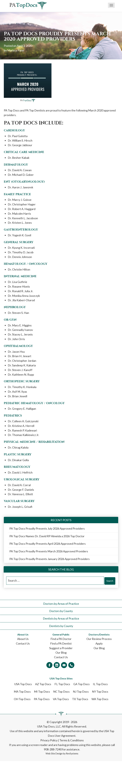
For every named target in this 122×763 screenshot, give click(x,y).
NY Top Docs (100, 691)
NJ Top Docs (81, 691)
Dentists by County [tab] (61, 626)
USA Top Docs (23, 684)
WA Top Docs (100, 699)
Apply (99, 643)
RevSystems (72, 753)
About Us (23, 639)
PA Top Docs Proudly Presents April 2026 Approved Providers (47, 543)
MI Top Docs (42, 691)
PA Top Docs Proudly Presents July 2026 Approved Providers (47, 528)
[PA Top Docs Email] (64, 665)
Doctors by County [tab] (61, 611)
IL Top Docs (100, 684)
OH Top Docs (22, 699)
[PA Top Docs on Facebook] (49, 665)
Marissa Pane (15, 50)
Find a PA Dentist (61, 643)
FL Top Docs (62, 684)
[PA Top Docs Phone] (71, 665)
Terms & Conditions (71, 740)
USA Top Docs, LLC (49, 726)
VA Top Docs (61, 699)
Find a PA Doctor (61, 639)
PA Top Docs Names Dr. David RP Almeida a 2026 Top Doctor (47, 536)
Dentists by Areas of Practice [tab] (61, 618)
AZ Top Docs (43, 684)
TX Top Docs (80, 699)
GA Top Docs (81, 684)
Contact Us (23, 643)
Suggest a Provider (61, 648)
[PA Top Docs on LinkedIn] (57, 665)
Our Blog (61, 652)
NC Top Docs (61, 691)
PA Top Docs (42, 699)
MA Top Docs (22, 691)
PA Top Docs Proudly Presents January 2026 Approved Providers (49, 559)
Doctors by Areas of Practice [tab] (61, 603)
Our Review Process (99, 639)
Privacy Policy (49, 740)
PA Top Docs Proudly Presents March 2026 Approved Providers (48, 551)
